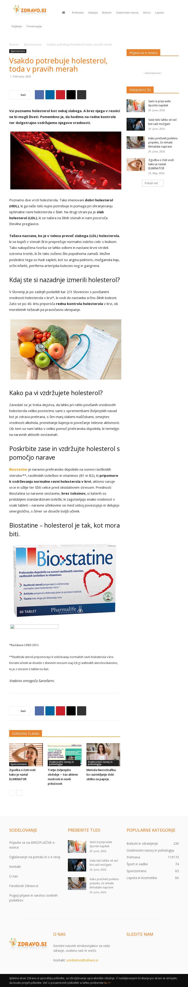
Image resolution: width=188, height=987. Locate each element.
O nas (13, 876)
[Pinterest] (60, 94)
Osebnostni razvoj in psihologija (61, 763)
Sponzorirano (33, 44)
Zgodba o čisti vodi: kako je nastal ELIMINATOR (22, 774)
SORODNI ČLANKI (25, 733)
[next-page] (19, 793)
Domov (14, 44)
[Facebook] (39, 94)
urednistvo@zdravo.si (82, 960)
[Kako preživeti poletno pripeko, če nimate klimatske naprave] (136, 142)
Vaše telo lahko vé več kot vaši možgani (162, 122)
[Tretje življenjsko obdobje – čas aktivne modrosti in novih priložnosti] (64, 754)
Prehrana (77, 12)
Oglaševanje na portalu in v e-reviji (34, 857)
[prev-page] (12, 793)
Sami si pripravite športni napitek (159, 103)
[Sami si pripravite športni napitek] (136, 105)
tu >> (107, 983)
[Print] (81, 94)
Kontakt (15, 866)
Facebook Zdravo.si (23, 886)
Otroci (147, 12)
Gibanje (93, 12)
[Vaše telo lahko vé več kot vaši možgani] (136, 124)
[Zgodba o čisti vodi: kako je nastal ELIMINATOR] (26, 754)
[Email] (71, 94)
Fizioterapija (34, 26)
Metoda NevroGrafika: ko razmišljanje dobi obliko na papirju (101, 774)
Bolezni (106, 12)
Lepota (159, 12)
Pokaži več (151, 183)
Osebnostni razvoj (127, 12)
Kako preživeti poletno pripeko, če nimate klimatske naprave (163, 142)
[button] (173, 13)
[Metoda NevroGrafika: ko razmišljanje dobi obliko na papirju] (103, 754)
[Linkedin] (50, 94)
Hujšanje (16, 26)
